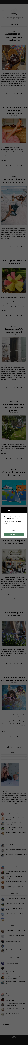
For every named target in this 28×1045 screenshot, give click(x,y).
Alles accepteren (14, 534)
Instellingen (14, 530)
